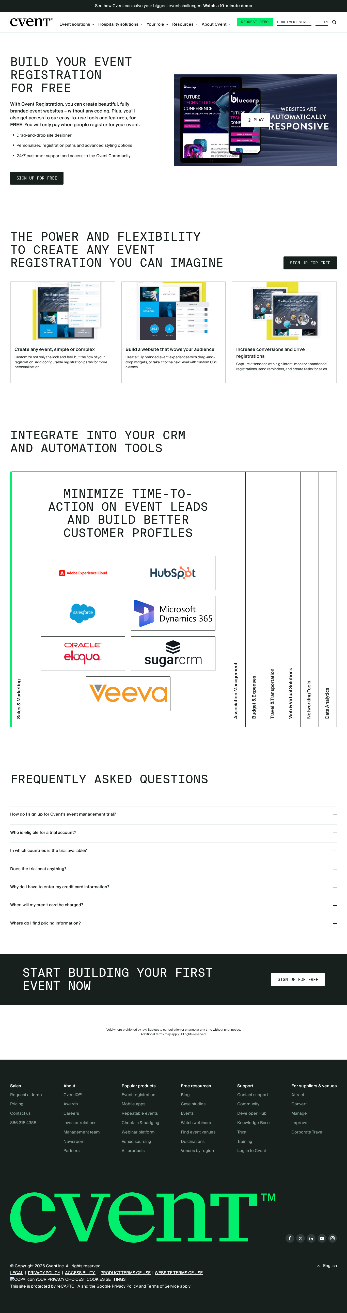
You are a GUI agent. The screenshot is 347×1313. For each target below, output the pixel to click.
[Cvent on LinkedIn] (311, 1238)
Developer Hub (251, 1113)
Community (248, 1104)
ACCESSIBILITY (80, 1272)
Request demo (255, 22)
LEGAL (16, 1272)
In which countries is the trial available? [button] (48, 850)
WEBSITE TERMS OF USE (179, 1272)
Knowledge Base (253, 1123)
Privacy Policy (125, 1286)
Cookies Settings (106, 1279)
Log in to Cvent (251, 1151)
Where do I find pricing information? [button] (45, 923)
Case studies (193, 1104)
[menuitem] (76, 24)
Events (187, 1113)
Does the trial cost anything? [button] (38, 868)
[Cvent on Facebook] (290, 1238)
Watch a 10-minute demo (227, 5)
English (330, 1265)
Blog (185, 1095)
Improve (299, 1123)
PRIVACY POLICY (44, 1272)
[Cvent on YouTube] (322, 1238)
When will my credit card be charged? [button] (46, 905)
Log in (322, 22)
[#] (173, 653)
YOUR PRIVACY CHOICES (59, 1279)
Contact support (252, 1095)
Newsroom (74, 1142)
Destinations (192, 1142)
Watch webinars (196, 1123)
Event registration (138, 1095)
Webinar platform (138, 1132)
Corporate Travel (307, 1132)
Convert (299, 1104)
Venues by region (197, 1151)
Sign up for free (37, 178)
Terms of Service (163, 1286)
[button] (255, 120)
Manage (299, 1113)
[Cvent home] (31, 22)
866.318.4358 (23, 1123)
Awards (71, 1104)
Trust (241, 1132)
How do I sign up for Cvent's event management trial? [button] (63, 814)
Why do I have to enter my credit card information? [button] (59, 886)
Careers (71, 1113)
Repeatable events (140, 1113)
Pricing (16, 1104)
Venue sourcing (136, 1142)
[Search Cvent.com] (334, 22)
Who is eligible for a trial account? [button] (43, 832)
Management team (82, 1132)
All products (133, 1151)
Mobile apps (133, 1104)
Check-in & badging (140, 1123)
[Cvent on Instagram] (332, 1238)
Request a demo (26, 1095)
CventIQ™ (73, 1095)
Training (244, 1142)
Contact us (20, 1113)
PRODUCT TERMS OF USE (126, 1272)
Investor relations (80, 1123)
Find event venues (294, 22)
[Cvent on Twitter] (300, 1238)
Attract (297, 1095)
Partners (72, 1151)
